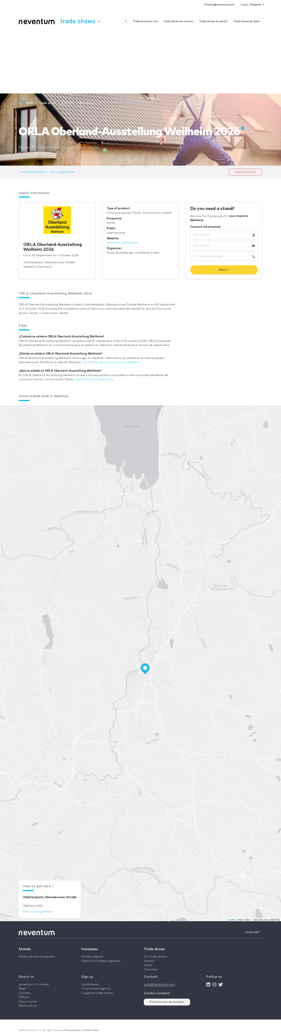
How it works (28, 1001)
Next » (224, 269)
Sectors (149, 961)
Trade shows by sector (213, 21)
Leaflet (232, 919)
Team (22, 988)
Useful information (33, 172)
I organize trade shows (97, 993)
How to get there (62, 172)
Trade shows (154, 949)
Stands (25, 949)
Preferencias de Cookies (167, 1002)
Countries (151, 969)
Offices (24, 997)
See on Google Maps (37, 911)
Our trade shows (155, 956)
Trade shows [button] (78, 21)
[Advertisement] (140, 60)
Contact (25, 993)
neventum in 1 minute (34, 984)
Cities (148, 965)
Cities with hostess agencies (100, 961)
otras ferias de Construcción (94, 379)
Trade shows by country (178, 21)
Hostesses (89, 949)
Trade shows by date (246, 21)
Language (252, 932)
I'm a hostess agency (95, 988)
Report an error (245, 172)
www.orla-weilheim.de (122, 242)
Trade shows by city (145, 21)
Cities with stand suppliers (37, 956)
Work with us (28, 1005)
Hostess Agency (92, 956)
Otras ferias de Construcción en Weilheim (112, 362)
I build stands (90, 984)
